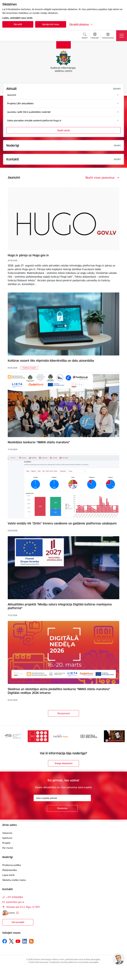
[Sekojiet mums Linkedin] (24, 941)
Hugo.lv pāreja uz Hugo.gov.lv (28, 255)
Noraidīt (18, 24)
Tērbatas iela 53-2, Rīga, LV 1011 (23, 906)
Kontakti (12, 159)
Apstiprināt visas (50, 24)
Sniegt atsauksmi (63, 763)
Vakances (7, 832)
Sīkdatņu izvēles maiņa (14, 879)
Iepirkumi (7, 837)
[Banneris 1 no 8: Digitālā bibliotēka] (63, 736)
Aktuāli (11, 89)
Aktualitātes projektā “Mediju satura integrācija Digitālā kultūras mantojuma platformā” (60, 606)
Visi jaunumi (63, 713)
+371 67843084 (14, 897)
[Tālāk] (120, 736)
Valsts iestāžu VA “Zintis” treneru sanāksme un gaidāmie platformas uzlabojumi (62, 523)
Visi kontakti (18, 922)
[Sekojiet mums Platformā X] (11, 941)
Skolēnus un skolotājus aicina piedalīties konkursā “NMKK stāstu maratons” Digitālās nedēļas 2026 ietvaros (59, 691)
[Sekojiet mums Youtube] (18, 941)
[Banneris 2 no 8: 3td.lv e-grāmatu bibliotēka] (89, 736)
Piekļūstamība (9, 870)
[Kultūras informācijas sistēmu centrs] (20, 35)
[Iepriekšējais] (6, 736)
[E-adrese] (8, 912)
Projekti (6, 842)
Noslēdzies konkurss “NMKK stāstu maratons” (39, 442)
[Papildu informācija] (17, 913)
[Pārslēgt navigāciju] (121, 35)
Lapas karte (8, 875)
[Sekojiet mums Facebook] (4, 941)
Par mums (7, 847)
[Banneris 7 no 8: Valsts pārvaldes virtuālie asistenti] (12, 736)
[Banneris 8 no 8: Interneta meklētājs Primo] (38, 736)
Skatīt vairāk (63, 130)
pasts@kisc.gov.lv (15, 902)
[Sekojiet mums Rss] (31, 941)
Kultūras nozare (29, 368)
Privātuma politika (11, 865)
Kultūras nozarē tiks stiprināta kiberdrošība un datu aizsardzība (51, 360)
